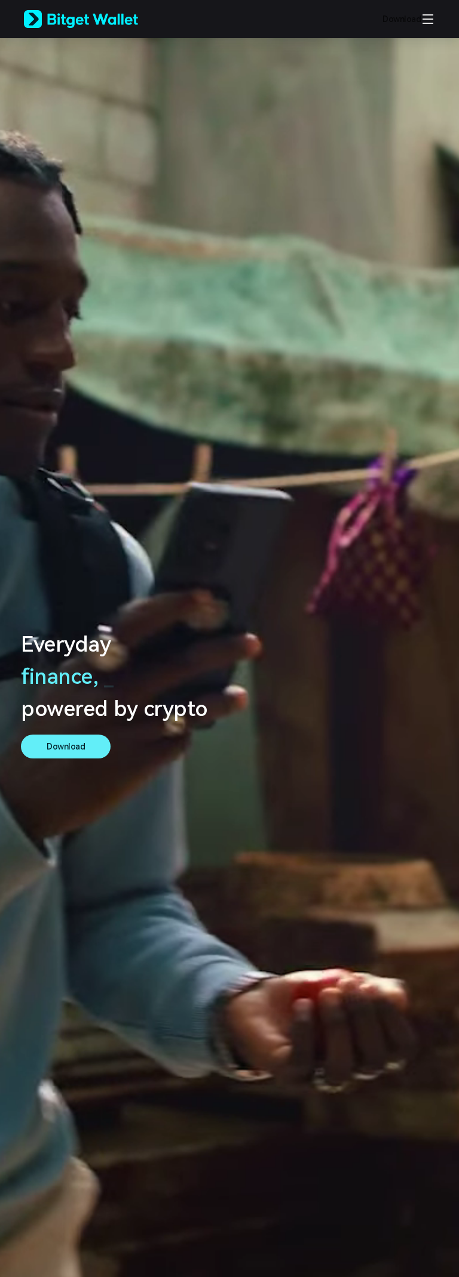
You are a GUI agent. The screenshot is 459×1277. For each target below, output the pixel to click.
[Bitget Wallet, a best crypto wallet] (96, 19)
